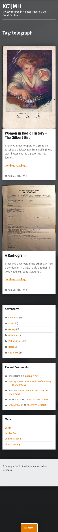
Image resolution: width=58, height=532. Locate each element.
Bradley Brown (16, 381)
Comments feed (13, 438)
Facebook (7, 470)
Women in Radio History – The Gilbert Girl (26, 135)
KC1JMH (11, 6)
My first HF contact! (38, 399)
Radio (11, 346)
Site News (13, 352)
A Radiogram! (15, 255)
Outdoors (13, 335)
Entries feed (11, 433)
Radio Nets (31, 375)
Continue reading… (16, 165)
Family (11, 323)
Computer (13, 317)
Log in (8, 427)
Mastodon (42, 466)
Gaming (12, 329)
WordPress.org (12, 444)
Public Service (15, 341)
